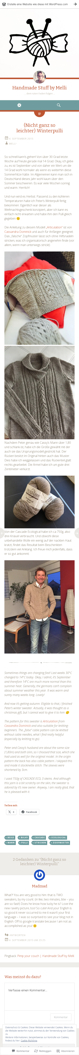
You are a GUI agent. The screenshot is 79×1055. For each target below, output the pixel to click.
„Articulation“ (54, 227)
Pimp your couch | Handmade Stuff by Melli (45, 956)
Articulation (50, 721)
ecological (58, 837)
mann (11, 842)
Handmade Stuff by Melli (39, 88)
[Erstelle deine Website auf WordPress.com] (39, 4)
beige (11, 837)
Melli (12, 143)
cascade (40, 837)
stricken (40, 842)
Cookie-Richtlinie (29, 1040)
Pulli (24, 842)
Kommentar (61, 1017)
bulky (24, 837)
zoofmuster (61, 842)
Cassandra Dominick (17, 232)
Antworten (18, 935)
